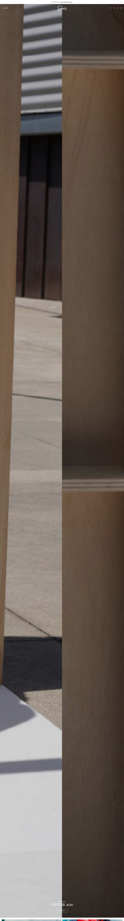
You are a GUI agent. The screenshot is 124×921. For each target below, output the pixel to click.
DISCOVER (62, 910)
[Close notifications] (121, 2)
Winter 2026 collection (66, 2)
